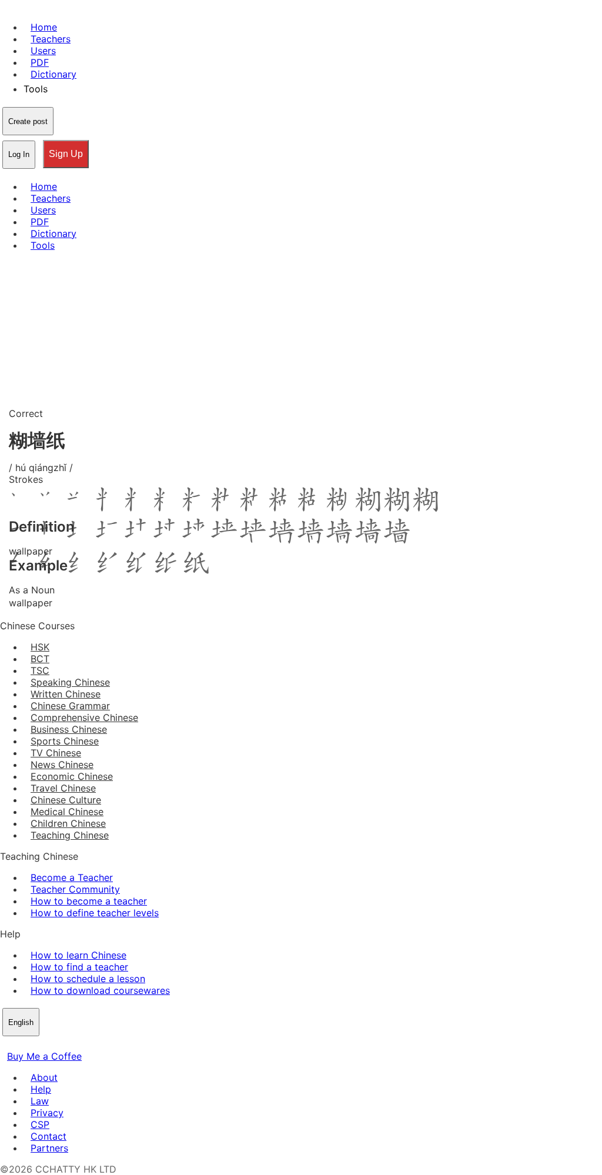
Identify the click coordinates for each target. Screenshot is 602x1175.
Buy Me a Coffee (44, 1056)
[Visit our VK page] (35, 1044)
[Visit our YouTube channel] (49, 1044)
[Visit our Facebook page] (7, 1044)
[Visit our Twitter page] (21, 1044)
